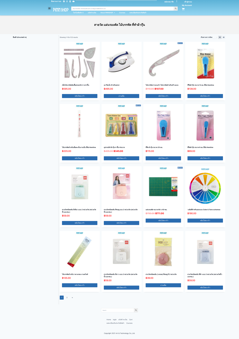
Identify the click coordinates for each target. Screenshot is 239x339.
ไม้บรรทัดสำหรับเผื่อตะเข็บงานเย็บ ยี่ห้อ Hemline (79, 147)
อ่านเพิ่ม (121, 96)
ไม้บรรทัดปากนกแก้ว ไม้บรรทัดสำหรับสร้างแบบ (162, 85)
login (115, 320)
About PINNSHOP (106, 13)
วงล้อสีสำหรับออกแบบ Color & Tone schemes (204, 210)
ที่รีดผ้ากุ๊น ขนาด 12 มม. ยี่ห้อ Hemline (200, 85)
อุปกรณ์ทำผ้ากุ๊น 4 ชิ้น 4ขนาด (114, 147)
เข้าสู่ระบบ (188, 2)
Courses (122, 13)
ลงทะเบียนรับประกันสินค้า (137, 13)
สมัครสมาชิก (169, 2)
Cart (130, 320)
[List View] (223, 37)
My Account (187, 5)
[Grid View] (219, 37)
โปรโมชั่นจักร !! (78, 13)
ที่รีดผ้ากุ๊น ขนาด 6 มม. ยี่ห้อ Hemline (200, 147)
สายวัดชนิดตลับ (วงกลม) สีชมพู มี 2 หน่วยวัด (161, 274)
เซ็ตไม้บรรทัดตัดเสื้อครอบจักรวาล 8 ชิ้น (75, 85)
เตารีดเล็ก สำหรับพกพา (112, 85)
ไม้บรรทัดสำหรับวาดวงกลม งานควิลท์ (75, 274)
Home (109, 320)
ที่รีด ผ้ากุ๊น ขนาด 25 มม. (154, 147)
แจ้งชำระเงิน (92, 13)
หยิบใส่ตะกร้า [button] (80, 96)
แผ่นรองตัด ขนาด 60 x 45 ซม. (156, 210)
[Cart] (183, 9)
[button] (49, 8)
